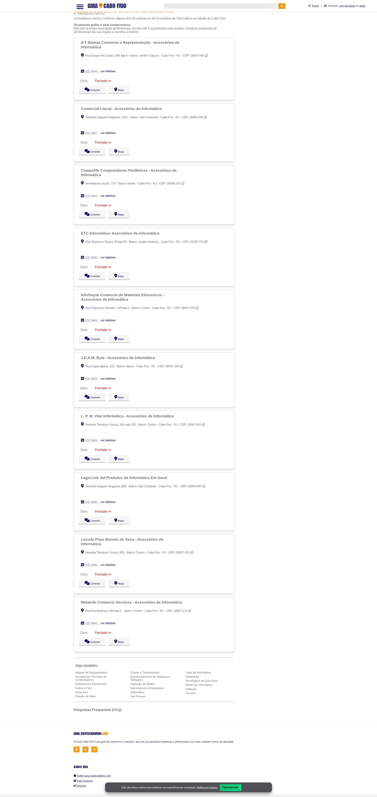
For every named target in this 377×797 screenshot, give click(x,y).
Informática (137, 692)
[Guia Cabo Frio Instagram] (95, 749)
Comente (92, 90)
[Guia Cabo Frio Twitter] (86, 749)
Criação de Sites (85, 696)
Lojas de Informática (198, 672)
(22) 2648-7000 (94, 502)
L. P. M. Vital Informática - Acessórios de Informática (128, 416)
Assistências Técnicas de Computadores (90, 678)
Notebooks (192, 676)
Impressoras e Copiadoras (146, 688)
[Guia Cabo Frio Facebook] (78, 749)
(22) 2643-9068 (94, 623)
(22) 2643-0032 (94, 320)
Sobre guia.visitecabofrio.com (94, 775)
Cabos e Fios (83, 688)
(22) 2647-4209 (94, 133)
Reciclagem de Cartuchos (202, 680)
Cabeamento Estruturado (91, 683)
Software (191, 689)
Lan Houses (137, 696)
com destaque (347, 5)
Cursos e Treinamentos (144, 672)
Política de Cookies (207, 787)
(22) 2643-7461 (94, 440)
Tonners (191, 693)
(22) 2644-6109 (94, 71)
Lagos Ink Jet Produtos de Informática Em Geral (124, 477)
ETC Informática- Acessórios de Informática (120, 233)
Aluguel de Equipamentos (91, 672)
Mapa (120, 90)
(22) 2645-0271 (94, 565)
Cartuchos (81, 692)
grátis (362, 5)
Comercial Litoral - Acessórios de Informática (122, 108)
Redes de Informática (199, 684)
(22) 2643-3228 (94, 378)
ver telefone (108, 71)
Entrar (315, 5)
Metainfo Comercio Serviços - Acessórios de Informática (132, 602)
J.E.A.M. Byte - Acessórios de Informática (118, 357)
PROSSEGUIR (230, 787)
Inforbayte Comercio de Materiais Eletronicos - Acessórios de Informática (122, 297)
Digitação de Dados (142, 683)
